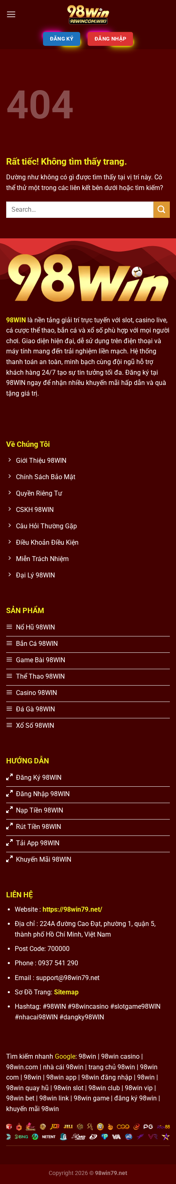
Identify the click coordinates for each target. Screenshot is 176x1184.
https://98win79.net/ (72, 909)
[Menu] (11, 14)
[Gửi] (161, 209)
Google (65, 1056)
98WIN (16, 320)
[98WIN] (88, 14)
